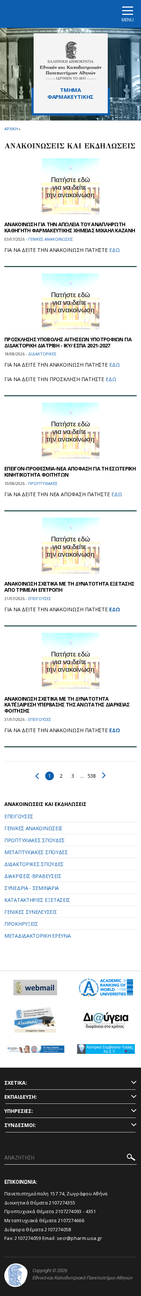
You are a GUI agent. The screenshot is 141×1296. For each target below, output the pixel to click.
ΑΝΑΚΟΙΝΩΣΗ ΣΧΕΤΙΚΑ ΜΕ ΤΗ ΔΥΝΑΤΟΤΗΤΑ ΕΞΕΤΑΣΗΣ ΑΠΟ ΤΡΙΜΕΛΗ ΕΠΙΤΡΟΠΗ (69, 586)
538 (91, 775)
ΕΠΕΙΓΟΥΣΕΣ (18, 816)
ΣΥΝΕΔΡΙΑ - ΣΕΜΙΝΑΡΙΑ (31, 888)
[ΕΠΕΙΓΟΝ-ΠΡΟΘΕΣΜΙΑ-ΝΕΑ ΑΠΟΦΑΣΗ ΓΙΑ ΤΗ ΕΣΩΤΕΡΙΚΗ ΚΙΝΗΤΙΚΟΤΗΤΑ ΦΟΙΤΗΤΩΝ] (70, 431)
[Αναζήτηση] (131, 1158)
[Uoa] (15, 1275)
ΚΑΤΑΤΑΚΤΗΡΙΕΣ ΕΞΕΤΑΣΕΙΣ (37, 899)
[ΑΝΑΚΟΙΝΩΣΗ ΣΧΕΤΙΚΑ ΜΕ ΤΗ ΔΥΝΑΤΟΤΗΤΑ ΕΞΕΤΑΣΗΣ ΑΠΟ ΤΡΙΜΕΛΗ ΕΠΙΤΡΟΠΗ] (70, 546)
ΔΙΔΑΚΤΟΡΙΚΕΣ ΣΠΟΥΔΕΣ (34, 864)
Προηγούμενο (38, 776)
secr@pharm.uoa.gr (79, 1238)
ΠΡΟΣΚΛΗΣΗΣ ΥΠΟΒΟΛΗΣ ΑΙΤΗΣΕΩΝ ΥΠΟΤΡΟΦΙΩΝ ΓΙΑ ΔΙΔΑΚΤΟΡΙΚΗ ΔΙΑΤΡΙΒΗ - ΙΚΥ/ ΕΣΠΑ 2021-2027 (68, 342)
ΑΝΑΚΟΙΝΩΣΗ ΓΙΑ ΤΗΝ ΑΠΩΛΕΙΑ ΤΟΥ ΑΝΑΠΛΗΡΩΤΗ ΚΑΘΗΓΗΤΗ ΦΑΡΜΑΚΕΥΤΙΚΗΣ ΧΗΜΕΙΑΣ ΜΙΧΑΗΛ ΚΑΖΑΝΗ (69, 227)
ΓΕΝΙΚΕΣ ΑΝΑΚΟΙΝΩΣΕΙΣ (33, 828)
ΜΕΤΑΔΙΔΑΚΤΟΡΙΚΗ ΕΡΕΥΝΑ (37, 935)
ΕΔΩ (114, 249)
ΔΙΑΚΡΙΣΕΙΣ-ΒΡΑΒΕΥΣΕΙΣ (32, 876)
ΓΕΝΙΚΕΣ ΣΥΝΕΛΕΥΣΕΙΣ (30, 911)
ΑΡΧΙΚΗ (11, 128)
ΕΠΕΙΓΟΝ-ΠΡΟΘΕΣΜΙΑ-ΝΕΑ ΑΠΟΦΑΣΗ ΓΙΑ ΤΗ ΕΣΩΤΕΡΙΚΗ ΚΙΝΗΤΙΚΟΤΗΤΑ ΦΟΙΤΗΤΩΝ (70, 471)
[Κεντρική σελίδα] (71, 60)
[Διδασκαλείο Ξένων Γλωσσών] (35, 1052)
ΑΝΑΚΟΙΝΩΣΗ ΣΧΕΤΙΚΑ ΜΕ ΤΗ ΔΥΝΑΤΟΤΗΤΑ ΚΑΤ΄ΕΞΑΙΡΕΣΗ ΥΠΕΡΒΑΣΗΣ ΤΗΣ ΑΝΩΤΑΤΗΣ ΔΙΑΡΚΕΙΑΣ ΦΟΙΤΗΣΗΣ (67, 704)
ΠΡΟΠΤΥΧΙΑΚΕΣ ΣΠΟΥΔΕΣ (34, 840)
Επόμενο (102, 775)
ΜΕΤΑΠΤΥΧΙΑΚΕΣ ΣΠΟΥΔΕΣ (36, 852)
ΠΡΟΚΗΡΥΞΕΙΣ (21, 923)
